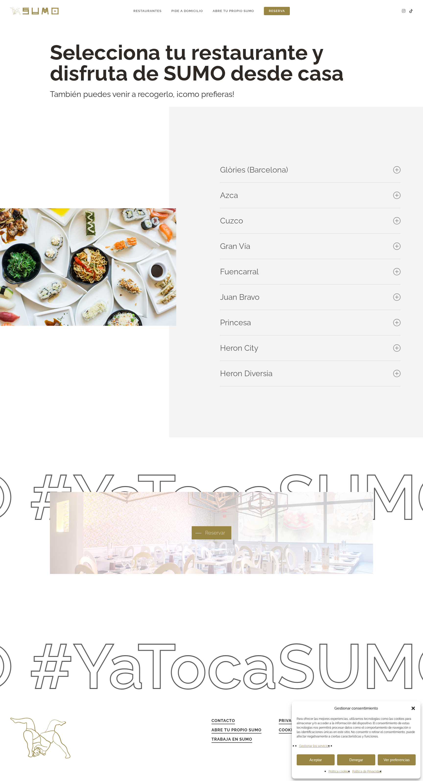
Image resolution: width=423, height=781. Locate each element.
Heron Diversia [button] (246, 373)
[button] (413, 708)
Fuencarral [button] (239, 271)
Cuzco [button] (231, 220)
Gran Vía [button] (235, 246)
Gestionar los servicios (314, 746)
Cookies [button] (288, 730)
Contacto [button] (223, 720)
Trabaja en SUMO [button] (232, 739)
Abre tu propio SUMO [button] (236, 730)
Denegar (356, 760)
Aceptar (315, 760)
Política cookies (339, 771)
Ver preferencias (397, 760)
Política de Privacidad (366, 771)
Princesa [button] (235, 322)
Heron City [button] (239, 347)
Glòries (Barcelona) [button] (254, 169)
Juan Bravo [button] (239, 297)
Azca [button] (229, 195)
